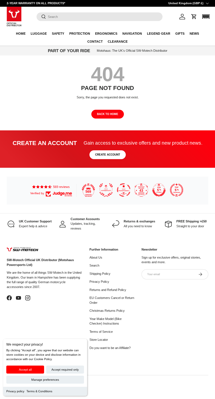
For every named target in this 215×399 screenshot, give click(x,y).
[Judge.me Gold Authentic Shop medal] (106, 190)
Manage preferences (45, 379)
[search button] (41, 17)
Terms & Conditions (39, 391)
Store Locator (98, 339)
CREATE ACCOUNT (107, 154)
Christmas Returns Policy (107, 310)
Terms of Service (101, 331)
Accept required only (65, 369)
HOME (21, 33)
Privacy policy (15, 391)
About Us (95, 257)
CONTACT (95, 41)
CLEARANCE (118, 41)
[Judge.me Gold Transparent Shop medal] (123, 190)
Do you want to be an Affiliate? (110, 348)
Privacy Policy (99, 281)
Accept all (25, 369)
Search (94, 265)
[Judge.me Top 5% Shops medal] (159, 190)
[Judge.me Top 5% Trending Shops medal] (176, 190)
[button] (194, 16)
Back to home (107, 114)
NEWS (194, 33)
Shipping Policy (99, 273)
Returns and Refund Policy (107, 290)
